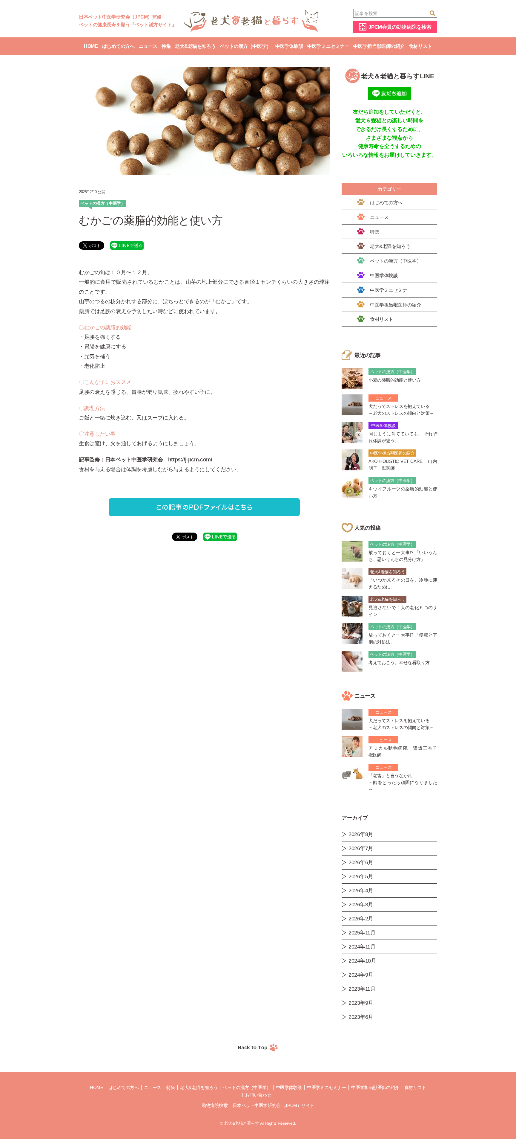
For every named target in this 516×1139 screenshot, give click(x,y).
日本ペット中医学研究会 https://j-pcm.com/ (158, 460)
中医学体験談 (289, 46)
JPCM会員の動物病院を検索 (399, 27)
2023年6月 (360, 1017)
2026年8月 (360, 834)
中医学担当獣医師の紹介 (378, 46)
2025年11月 (362, 933)
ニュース (148, 46)
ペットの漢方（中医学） (245, 46)
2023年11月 (362, 989)
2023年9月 (360, 1003)
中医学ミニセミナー (328, 46)
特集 (166, 46)
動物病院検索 (215, 1105)
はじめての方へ (118, 46)
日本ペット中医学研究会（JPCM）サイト (273, 1105)
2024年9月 (360, 975)
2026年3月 (360, 905)
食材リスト (420, 46)
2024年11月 (362, 947)
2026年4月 (360, 890)
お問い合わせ (258, 1095)
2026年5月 (360, 876)
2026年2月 (360, 919)
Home (91, 46)
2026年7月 (360, 848)
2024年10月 (362, 961)
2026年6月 (360, 862)
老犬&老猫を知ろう (195, 46)
